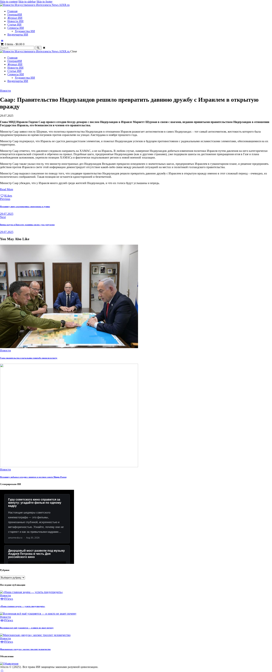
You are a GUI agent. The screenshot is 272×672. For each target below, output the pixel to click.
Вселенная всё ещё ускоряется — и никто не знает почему (27, 628)
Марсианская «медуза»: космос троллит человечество (25, 649)
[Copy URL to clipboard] (22, 195)
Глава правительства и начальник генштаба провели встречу (28, 358)
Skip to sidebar (27, 1)
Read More (6, 189)
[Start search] (38, 48)
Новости (5, 90)
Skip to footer (44, 1)
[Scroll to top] (2, 670)
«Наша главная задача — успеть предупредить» (22, 606)
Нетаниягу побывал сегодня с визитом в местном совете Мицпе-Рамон (33, 477)
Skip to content (9, 1)
